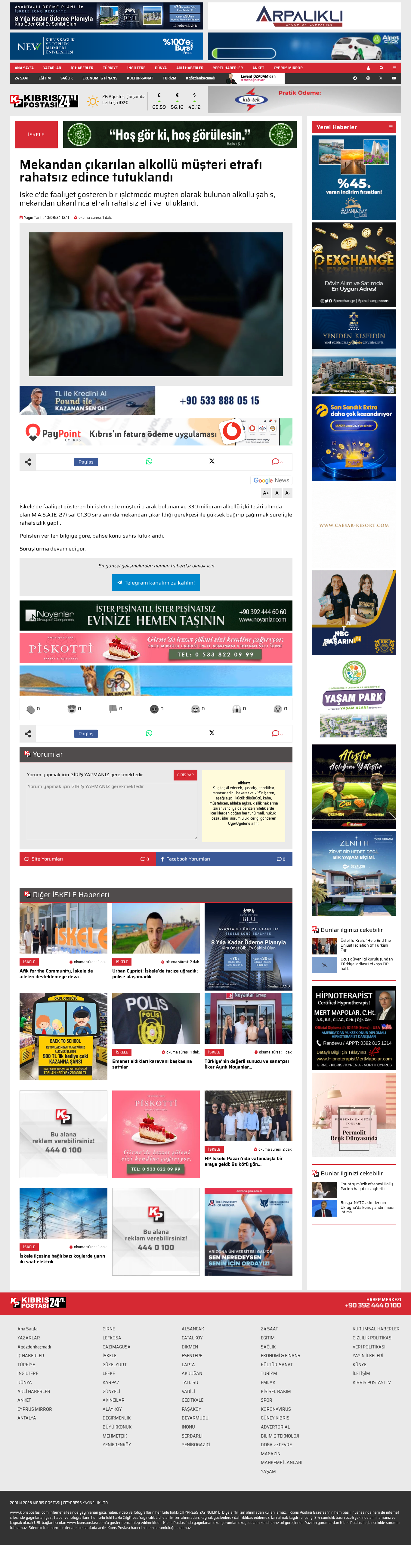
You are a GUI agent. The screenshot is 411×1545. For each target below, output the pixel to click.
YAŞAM (268, 1471)
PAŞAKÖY (191, 1409)
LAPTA (188, 1364)
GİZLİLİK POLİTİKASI (373, 1338)
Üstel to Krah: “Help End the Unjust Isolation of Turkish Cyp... (366, 945)
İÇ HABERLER (82, 68)
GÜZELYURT (115, 1364)
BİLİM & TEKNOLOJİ (280, 1436)
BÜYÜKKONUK (117, 1427)
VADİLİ (188, 1391)
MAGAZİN (270, 1453)
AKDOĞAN (192, 1373)
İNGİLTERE (136, 68)
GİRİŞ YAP (185, 775)
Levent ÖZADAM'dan (258, 78)
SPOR (266, 1400)
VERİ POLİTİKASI (369, 1347)
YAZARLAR (52, 68)
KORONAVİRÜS (276, 1409)
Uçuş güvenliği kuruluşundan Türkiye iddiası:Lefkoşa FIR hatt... (367, 964)
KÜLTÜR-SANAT (140, 78)
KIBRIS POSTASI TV (372, 1382)
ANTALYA (26, 1418)
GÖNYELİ (111, 1391)
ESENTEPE (192, 1355)
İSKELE (36, 134)
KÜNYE (359, 1364)
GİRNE (109, 1329)
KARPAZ (111, 1382)
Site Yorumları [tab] (47, 859)
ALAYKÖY (112, 1409)
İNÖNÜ (188, 1427)
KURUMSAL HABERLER (376, 1329)
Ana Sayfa (27, 1329)
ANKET (258, 68)
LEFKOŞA (112, 1338)
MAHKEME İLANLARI (281, 1462)
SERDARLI (192, 1436)
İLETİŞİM (361, 1373)
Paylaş (86, 462)
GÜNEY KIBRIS (275, 1418)
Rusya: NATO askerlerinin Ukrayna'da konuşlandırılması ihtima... (367, 1207)
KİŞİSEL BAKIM (276, 1391)
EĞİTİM (45, 78)
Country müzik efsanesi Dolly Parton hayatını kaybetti (367, 1186)
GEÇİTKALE (192, 1400)
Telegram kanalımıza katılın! (160, 583)
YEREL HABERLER (228, 68)
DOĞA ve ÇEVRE (276, 1444)
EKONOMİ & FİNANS (99, 78)
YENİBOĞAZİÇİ (196, 1444)
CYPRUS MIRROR (288, 68)
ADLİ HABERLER (189, 68)
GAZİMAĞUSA (117, 1347)
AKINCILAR (114, 1400)
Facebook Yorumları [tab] (188, 859)
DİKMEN (190, 1347)
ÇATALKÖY (192, 1338)
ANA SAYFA (24, 68)
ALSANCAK (193, 1329)
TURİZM (169, 78)
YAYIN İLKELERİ (368, 1355)
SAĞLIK (66, 78)
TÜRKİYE (110, 68)
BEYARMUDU (195, 1418)
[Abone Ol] (271, 480)
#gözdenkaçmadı (200, 78)
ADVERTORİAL (275, 1427)
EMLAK (268, 1382)
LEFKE (109, 1373)
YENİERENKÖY (117, 1444)
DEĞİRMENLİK (117, 1418)
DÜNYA (161, 68)
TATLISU (190, 1382)
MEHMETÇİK (115, 1436)
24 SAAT (22, 78)
